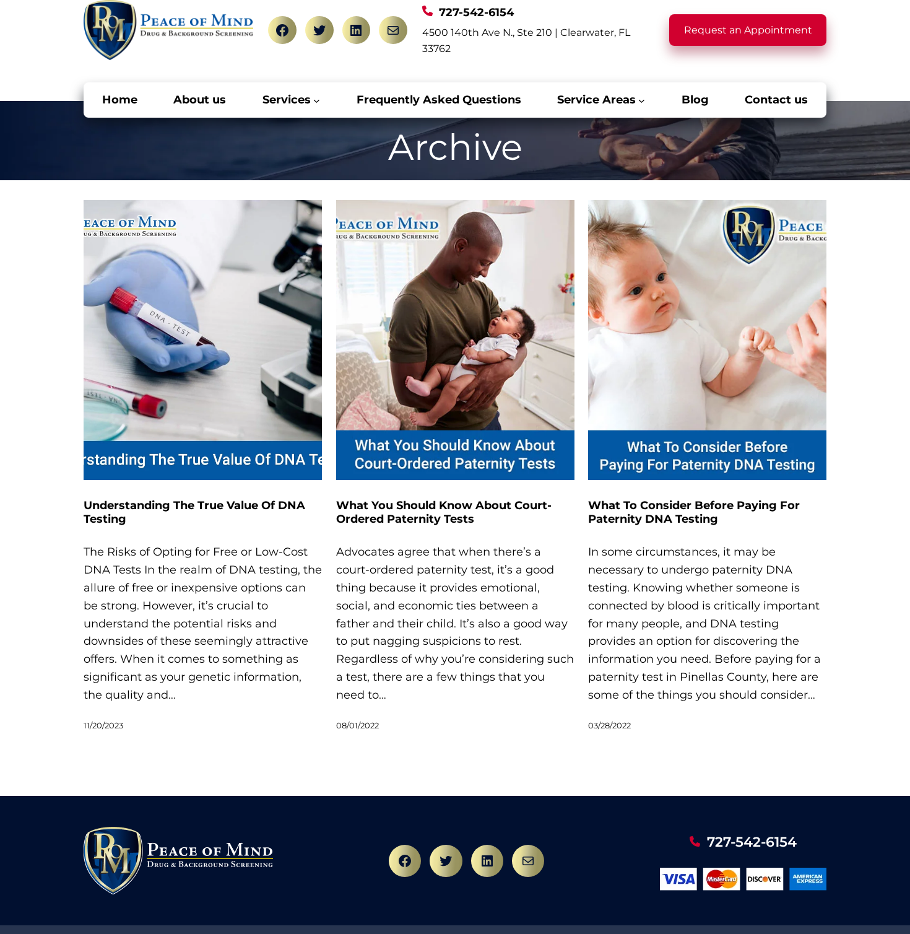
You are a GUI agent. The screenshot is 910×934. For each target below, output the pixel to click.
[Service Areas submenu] (641, 100)
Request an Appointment (748, 30)
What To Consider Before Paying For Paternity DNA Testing (694, 512)
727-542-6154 (752, 842)
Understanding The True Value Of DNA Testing (194, 512)
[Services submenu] (316, 100)
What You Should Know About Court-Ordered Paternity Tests (444, 512)
